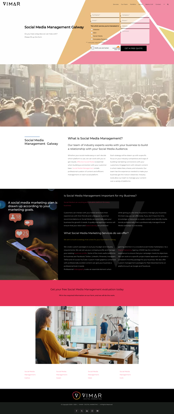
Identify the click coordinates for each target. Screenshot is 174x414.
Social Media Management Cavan (61, 375)
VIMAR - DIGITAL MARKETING (88, 404)
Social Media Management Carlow (30, 375)
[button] (167, 4)
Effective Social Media (85, 162)
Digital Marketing (125, 250)
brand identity (91, 226)
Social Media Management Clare (93, 375)
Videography (79, 269)
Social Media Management (83, 168)
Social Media (98, 36)
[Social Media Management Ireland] (87, 308)
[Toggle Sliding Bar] (164, 4)
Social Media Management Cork (125, 375)
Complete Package (100, 39)
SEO (94, 33)
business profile (80, 253)
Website (96, 30)
